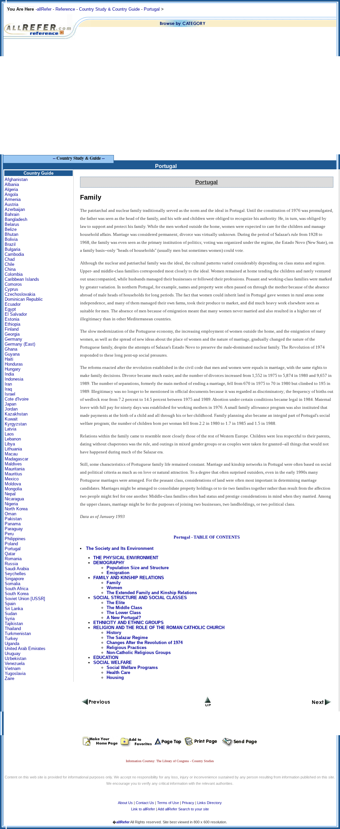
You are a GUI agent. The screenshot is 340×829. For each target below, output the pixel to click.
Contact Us (145, 803)
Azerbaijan (15, 209)
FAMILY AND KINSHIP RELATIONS (128, 577)
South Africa (16, 588)
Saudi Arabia (17, 568)
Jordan (11, 409)
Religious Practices (126, 647)
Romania (13, 558)
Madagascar (16, 458)
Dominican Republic (24, 299)
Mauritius (13, 473)
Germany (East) (20, 344)
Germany (13, 339)
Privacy (188, 803)
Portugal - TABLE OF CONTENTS (207, 537)
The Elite (116, 602)
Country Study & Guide (78, 158)
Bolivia (11, 239)
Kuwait (11, 418)
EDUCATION (105, 657)
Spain (10, 603)
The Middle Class (124, 607)
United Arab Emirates (25, 648)
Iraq (8, 389)
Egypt (10, 309)
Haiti (9, 359)
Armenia (13, 199)
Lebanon (13, 438)
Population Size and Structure (138, 567)
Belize (11, 229)
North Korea (16, 508)
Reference (65, 9)
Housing (115, 677)
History (114, 632)
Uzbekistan (15, 658)
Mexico (12, 478)
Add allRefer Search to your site (183, 809)
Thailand (13, 628)
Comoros (13, 284)
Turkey (11, 638)
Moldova (13, 483)
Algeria (11, 189)
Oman (10, 513)
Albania (12, 184)
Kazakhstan (16, 414)
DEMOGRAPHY (109, 562)
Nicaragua (14, 498)
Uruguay (13, 653)
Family (114, 582)
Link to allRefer (143, 809)
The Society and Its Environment (119, 548)
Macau (11, 453)
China (10, 269)
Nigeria (11, 503)
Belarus (12, 224)
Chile (9, 264)
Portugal (152, 9)
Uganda (12, 643)
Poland (11, 543)
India (9, 374)
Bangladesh (16, 219)
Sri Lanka (14, 608)
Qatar (10, 553)
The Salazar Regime (127, 637)
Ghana (11, 349)
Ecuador (13, 304)
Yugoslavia (15, 673)
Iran (8, 384)
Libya (10, 443)
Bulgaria (12, 249)
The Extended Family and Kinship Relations (152, 592)
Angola (11, 194)
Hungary (13, 369)
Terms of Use (168, 803)
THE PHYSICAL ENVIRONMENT (125, 557)
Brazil (10, 244)
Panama (13, 523)
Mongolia (13, 488)
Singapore (14, 578)
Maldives (13, 463)
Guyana (12, 354)
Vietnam (13, 668)
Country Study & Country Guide (109, 9)
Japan (10, 404)
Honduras (14, 364)
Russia (11, 563)
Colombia (14, 274)
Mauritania (15, 468)
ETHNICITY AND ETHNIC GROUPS (128, 622)
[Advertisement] (170, 107)
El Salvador (16, 314)
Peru (9, 533)
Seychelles (15, 573)
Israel (10, 394)
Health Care (118, 672)
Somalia (12, 583)
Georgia (12, 334)
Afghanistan (16, 179)
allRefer (44, 9)
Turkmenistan (18, 633)
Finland (12, 329)
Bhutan (11, 234)
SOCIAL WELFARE (112, 662)
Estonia (12, 319)
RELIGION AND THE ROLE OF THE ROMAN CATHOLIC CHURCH (158, 627)
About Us (125, 803)
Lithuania (13, 448)
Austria (11, 204)
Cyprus (11, 289)
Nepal (10, 493)
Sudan (11, 613)
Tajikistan (14, 623)
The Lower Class (124, 612)
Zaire (9, 678)
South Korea (17, 593)
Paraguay (14, 528)
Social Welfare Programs (132, 667)
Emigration (118, 572)
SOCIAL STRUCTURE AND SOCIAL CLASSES (140, 597)
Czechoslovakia (20, 294)
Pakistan (13, 518)
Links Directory (209, 803)
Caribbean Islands (22, 279)
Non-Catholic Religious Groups (139, 652)
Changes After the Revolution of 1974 (145, 642)
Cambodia (14, 254)
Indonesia (14, 379)
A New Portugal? (124, 617)
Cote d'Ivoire (17, 399)
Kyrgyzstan (16, 423)
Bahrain (12, 214)
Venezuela (15, 663)
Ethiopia (12, 324)
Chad (10, 259)
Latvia (10, 428)
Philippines (15, 538)
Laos (9, 433)
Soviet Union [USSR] (25, 598)
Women (114, 587)
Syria (10, 618)
